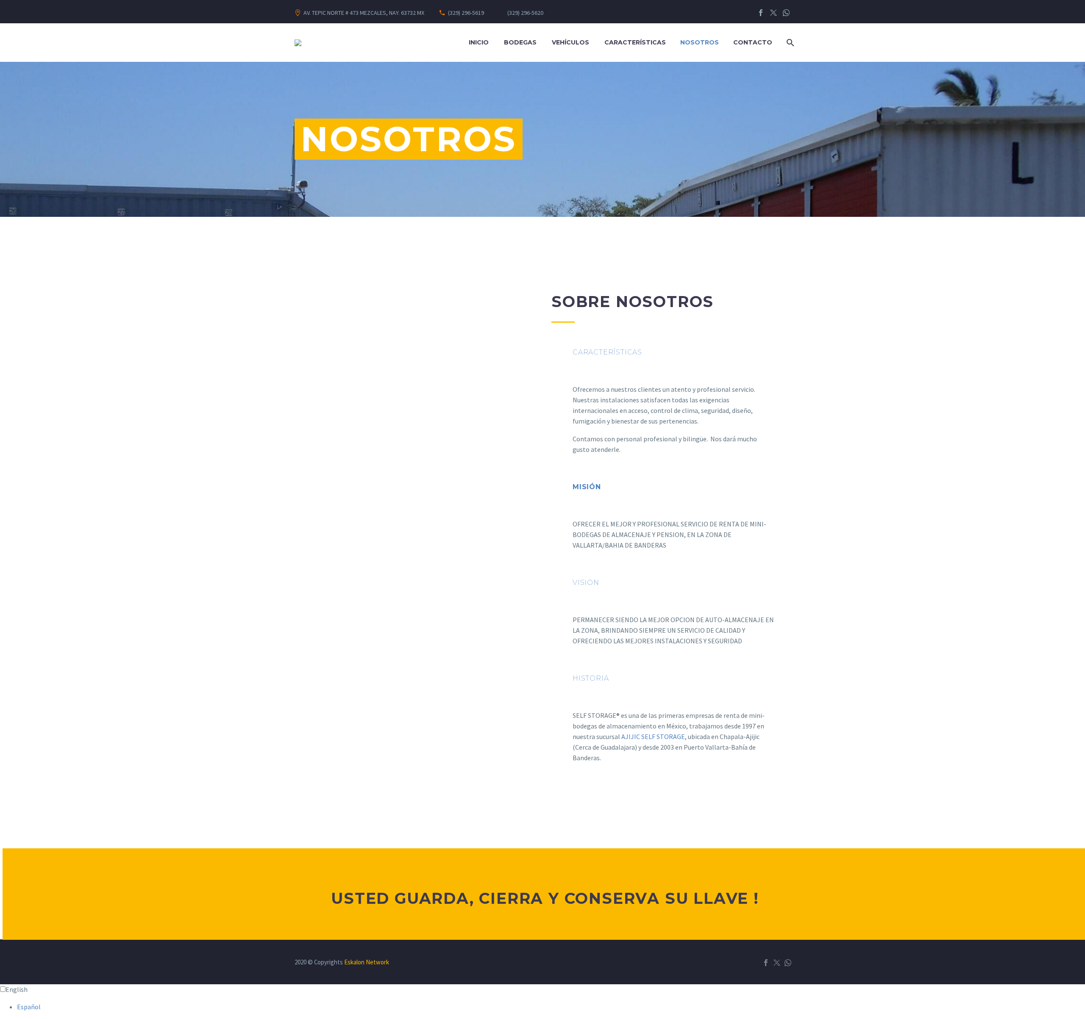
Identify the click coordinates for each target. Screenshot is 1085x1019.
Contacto (752, 42)
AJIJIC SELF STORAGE (653, 736)
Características (635, 42)
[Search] (789, 42)
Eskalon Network (366, 962)
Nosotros (699, 42)
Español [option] (29, 1006)
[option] (551, 1007)
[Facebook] (760, 12)
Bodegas (520, 42)
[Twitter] (773, 12)
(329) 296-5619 (466, 13)
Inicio (479, 42)
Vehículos (570, 42)
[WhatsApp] (786, 12)
